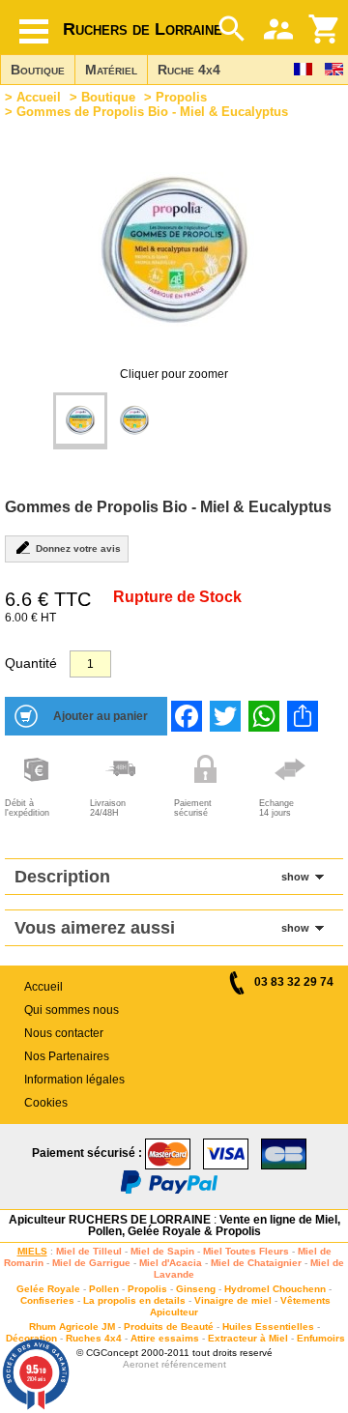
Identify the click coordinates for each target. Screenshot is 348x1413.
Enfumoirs (321, 1338)
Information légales (74, 1079)
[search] (232, 29)
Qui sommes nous (71, 1010)
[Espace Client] (278, 29)
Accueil (38, 97)
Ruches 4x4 (94, 1338)
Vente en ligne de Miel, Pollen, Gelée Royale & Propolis (214, 1225)
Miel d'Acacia (170, 1262)
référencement (193, 1364)
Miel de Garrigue (91, 1262)
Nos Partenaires (66, 1056)
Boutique (38, 69)
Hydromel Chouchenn (275, 1288)
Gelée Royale (48, 1288)
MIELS (32, 1251)
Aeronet (141, 1364)
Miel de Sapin (162, 1251)
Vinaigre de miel (233, 1300)
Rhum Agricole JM (72, 1326)
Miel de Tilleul (89, 1251)
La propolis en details (134, 1300)
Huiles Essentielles (268, 1326)
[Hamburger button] (34, 31)
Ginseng (196, 1288)
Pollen (104, 1288)
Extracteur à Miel (248, 1338)
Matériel (111, 69)
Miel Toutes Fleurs (246, 1251)
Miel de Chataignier (256, 1262)
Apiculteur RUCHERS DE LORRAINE (110, 1219)
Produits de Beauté (169, 1326)
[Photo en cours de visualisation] (80, 420)
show (295, 876)
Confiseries (47, 1300)
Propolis (181, 97)
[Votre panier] (325, 29)
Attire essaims (164, 1338)
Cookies (46, 1103)
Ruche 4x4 (189, 69)
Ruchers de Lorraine (142, 29)
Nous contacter (63, 1033)
